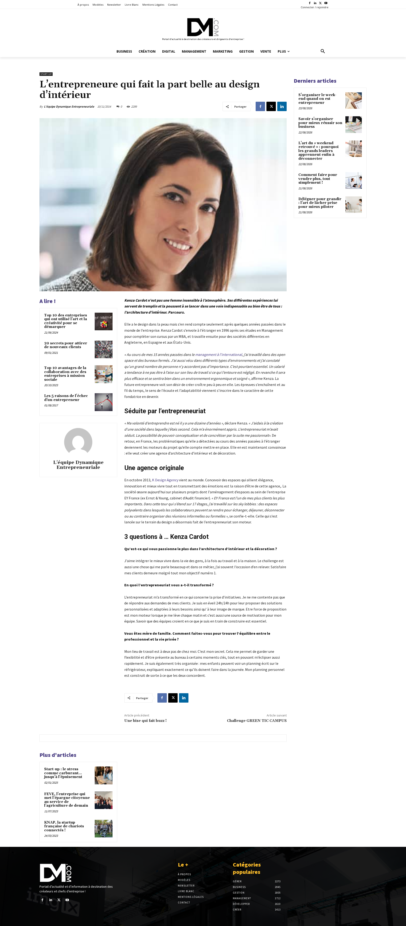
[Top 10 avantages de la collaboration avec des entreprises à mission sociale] (104, 374)
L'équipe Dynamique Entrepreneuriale (69, 107)
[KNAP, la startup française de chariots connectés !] (104, 829)
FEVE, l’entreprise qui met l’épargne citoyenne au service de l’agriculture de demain (67, 800)
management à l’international (218, 354)
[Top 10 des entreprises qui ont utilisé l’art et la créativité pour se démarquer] (104, 322)
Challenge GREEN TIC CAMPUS (257, 720)
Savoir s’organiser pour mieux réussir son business (320, 123)
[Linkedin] (315, 3)
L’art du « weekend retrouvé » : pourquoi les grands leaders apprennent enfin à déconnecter (318, 151)
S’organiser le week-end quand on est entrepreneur (317, 99)
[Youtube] (325, 3)
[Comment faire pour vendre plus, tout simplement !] (353, 180)
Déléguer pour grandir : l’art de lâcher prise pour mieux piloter (319, 203)
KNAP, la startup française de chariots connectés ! (64, 826)
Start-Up (46, 74)
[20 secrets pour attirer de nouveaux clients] (104, 349)
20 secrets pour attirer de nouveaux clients (65, 345)
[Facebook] (309, 3)
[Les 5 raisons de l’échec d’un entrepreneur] (104, 402)
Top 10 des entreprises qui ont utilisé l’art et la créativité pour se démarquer (65, 321)
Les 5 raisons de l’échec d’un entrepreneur (66, 398)
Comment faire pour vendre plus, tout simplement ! (317, 179)
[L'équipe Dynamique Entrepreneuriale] (78, 442)
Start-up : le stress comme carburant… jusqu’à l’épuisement (63, 773)
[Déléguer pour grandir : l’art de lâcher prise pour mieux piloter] (353, 204)
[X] (320, 3)
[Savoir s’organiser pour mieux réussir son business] (353, 124)
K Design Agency (165, 480)
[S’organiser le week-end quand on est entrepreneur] (353, 100)
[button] (322, 51)
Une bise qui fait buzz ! (145, 720)
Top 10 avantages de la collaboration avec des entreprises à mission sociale (65, 374)
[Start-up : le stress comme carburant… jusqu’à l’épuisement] (104, 775)
